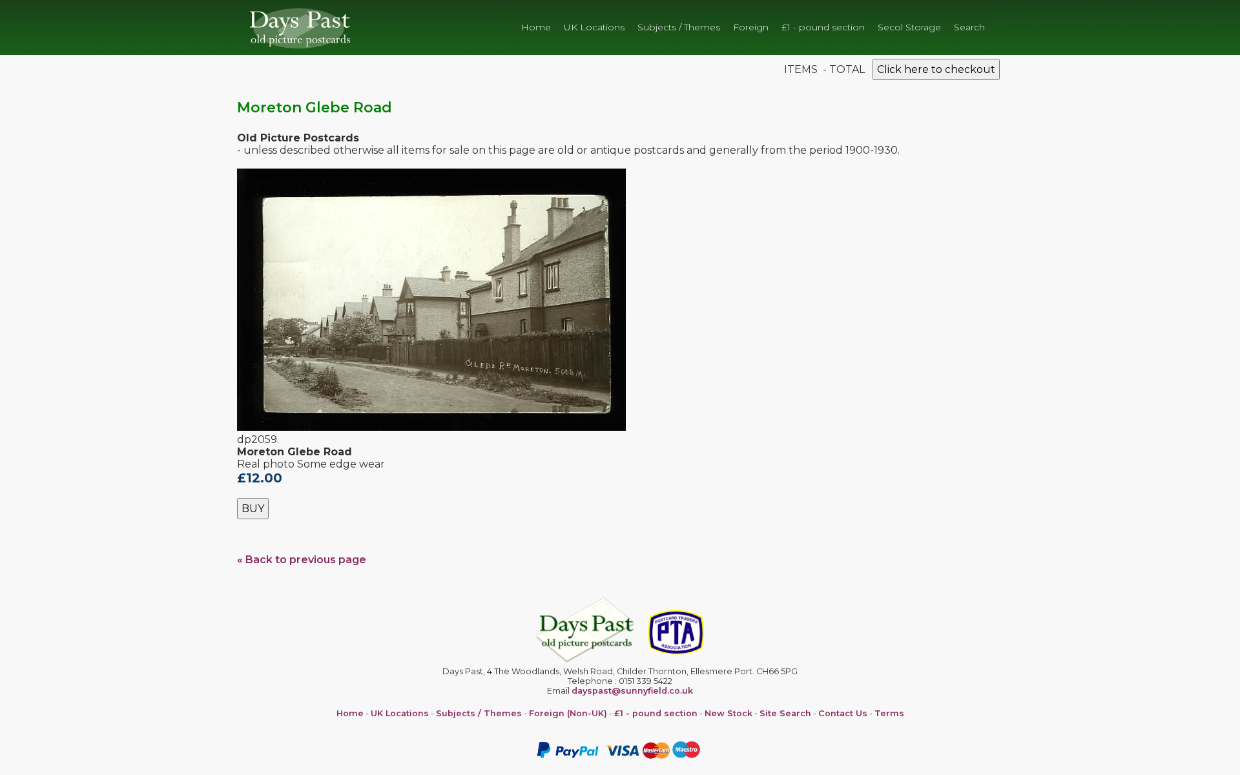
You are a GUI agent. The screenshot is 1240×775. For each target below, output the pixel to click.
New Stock (728, 713)
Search (969, 27)
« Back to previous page (301, 559)
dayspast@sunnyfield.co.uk (632, 691)
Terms (889, 713)
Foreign (751, 27)
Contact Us (842, 713)
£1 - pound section (823, 27)
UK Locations (594, 27)
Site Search (785, 713)
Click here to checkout (936, 69)
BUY (253, 508)
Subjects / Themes (678, 27)
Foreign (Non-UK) (568, 713)
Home (536, 27)
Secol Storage (909, 27)
